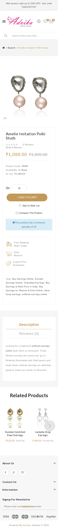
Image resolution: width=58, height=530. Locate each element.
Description (29, 325)
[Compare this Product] (24, 412)
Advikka (27, 525)
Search (11, 47)
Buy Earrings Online (23, 279)
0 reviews (28, 144)
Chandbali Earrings (34, 282)
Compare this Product (30, 213)
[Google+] (14, 472)
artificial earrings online (34, 294)
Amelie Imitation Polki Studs (33, 47)
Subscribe (27, 506)
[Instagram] (22, 472)
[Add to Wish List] (24, 406)
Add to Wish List (31, 205)
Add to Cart (28, 197)
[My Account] (39, 21)
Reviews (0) (29, 334)
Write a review (14, 147)
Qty (8, 188)
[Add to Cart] (35, 423)
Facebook (5, 472)
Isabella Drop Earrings (43, 433)
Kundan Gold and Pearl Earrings (15, 433)
